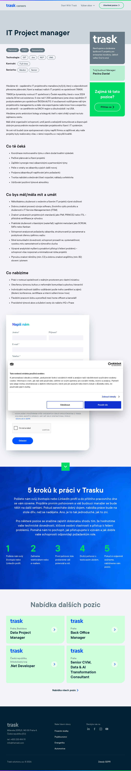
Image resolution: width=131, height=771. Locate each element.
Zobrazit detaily (109, 397)
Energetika (59, 743)
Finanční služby (61, 731)
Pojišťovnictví (61, 737)
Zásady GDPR (104, 762)
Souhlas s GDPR (23, 419)
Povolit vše (103, 405)
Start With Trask (69, 5)
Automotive (60, 749)
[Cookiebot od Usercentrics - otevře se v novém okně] (110, 364)
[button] (88, 5)
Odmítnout (65, 405)
